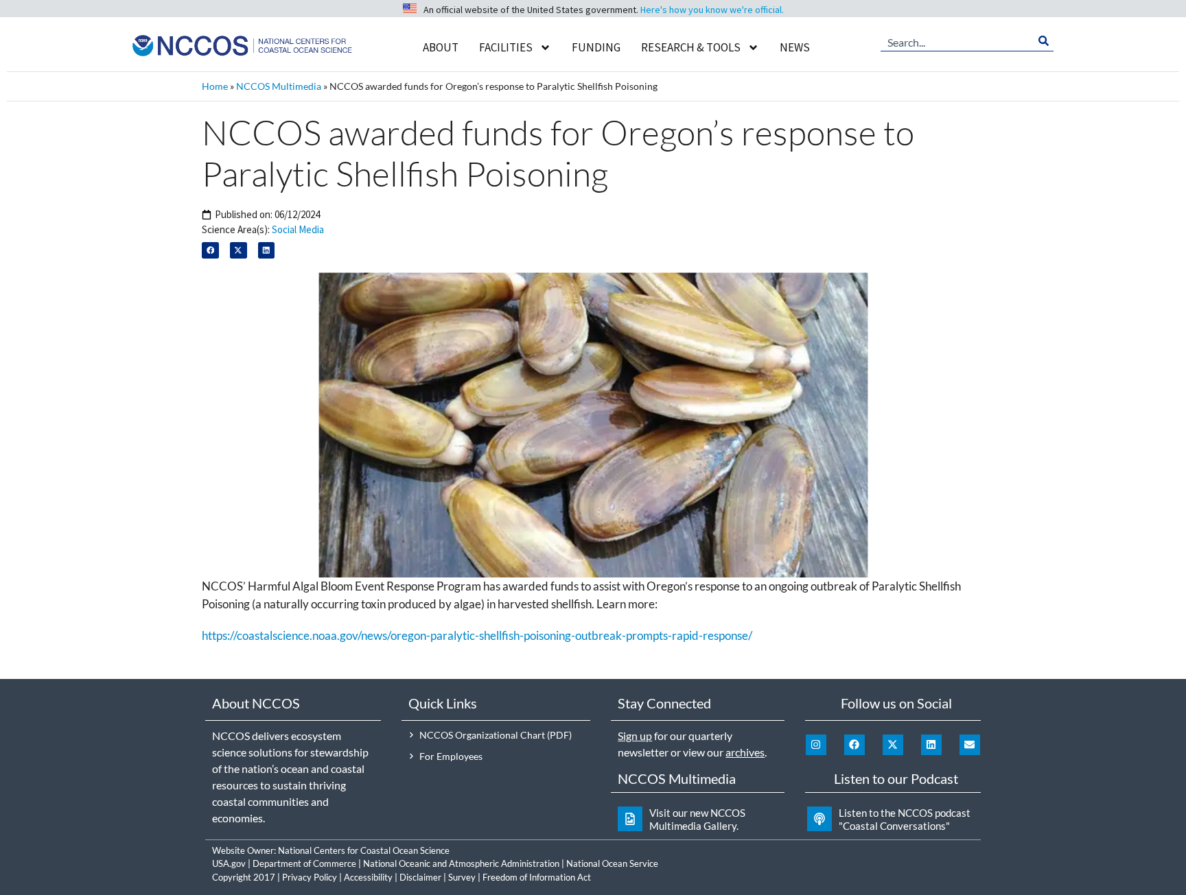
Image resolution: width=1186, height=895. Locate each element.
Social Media (298, 229)
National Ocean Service (612, 863)
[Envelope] (970, 745)
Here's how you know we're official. (712, 9)
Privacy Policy (309, 877)
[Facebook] (854, 745)
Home (215, 86)
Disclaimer (420, 877)
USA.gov (229, 863)
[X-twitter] (893, 745)
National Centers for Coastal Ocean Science (364, 850)
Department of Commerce (304, 863)
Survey (462, 877)
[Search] (1044, 41)
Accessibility (368, 877)
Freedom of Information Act (536, 877)
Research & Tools (691, 47)
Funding (596, 47)
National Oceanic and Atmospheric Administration (461, 863)
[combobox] (957, 41)
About (440, 47)
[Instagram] (816, 745)
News (795, 47)
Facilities (506, 47)
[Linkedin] (931, 745)
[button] (210, 250)
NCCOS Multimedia (278, 86)
